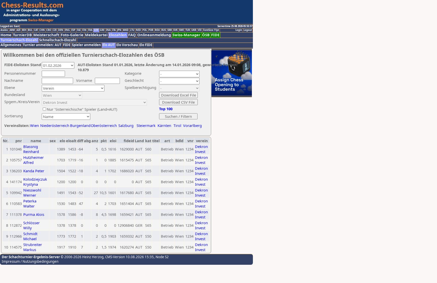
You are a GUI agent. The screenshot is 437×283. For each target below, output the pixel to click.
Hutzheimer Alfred (33, 160)
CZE (55, 30)
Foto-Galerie (72, 34)
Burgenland (80, 125)
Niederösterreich (54, 125)
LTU (132, 30)
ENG (67, 30)
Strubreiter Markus (32, 247)
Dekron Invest (201, 149)
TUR (187, 30)
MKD (125, 30)
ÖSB (206, 34)
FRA (90, 30)
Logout (248, 30)
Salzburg (126, 125)
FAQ (132, 34)
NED (138, 30)
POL (144, 30)
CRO (48, 30)
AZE (18, 30)
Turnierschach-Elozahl (19, 40)
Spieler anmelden (86, 45)
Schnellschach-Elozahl (57, 40)
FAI (79, 30)
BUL (30, 30)
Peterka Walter (29, 203)
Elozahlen (118, 34)
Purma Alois (33, 214)
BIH (24, 30)
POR (150, 30)
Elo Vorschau (127, 45)
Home (6, 34)
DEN (60, 30)
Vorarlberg (192, 125)
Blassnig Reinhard (31, 149)
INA (108, 30)
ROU (157, 30)
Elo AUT (108, 45)
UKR (193, 30)
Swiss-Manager (186, 34)
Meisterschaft (46, 34)
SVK (175, 30)
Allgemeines (11, 45)
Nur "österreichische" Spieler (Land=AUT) (82, 109)
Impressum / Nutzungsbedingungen (30, 261)
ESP (73, 30)
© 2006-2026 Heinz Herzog (81, 257)
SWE (181, 30)
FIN (84, 30)
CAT (36, 30)
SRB (169, 30)
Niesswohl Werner (32, 192)
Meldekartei (96, 34)
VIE (200, 30)
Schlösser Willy (31, 225)
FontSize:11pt (211, 30)
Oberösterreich (104, 125)
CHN (42, 30)
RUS (163, 30)
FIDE (215, 34)
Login (238, 30)
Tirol (177, 125)
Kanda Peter (33, 170)
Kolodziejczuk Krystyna (35, 182)
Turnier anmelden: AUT (42, 45)
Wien (34, 125)
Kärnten (164, 125)
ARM (12, 30)
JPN (119, 30)
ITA (114, 30)
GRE (102, 30)
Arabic (4, 30)
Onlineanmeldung (154, 34)
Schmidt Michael (30, 236)
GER (96, 30)
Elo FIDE (145, 45)
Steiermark (146, 125)
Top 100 (165, 108)
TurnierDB (22, 34)
